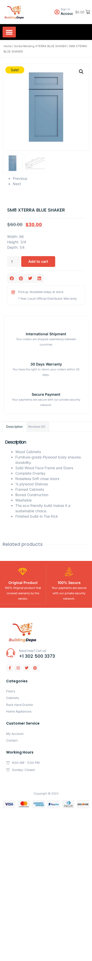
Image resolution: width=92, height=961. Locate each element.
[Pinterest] (35, 668)
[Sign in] (57, 12)
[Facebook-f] (9, 668)
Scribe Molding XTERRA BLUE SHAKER (40, 46)
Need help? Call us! (32, 651)
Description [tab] (14, 427)
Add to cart (38, 261)
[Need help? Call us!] (10, 652)
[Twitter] (26, 668)
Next (17, 184)
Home (8, 46)
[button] (9, 32)
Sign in (65, 9)
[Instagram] (18, 668)
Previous (20, 178)
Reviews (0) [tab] (36, 427)
